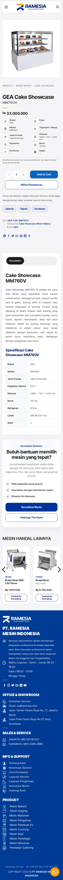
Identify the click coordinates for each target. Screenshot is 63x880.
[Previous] (4, 576)
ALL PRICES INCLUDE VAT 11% (42, 866)
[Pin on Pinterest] (21, 236)
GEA (16, 227)
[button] (6, 7)
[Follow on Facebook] (4, 685)
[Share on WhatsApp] (4, 236)
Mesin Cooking (19, 829)
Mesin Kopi (16, 834)
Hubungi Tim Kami (31, 517)
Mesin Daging (18, 810)
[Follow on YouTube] (25, 685)
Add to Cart (44, 174)
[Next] (58, 576)
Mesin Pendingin (19, 838)
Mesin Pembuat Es (21, 824)
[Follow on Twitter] (12, 685)
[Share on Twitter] (12, 236)
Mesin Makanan (19, 815)
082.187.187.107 (30, 739)
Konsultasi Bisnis (31, 507)
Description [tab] (15, 260)
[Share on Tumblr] (29, 236)
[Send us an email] (16, 685)
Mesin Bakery (24, 85)
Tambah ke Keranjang (16, 597)
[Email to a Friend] (16, 236)
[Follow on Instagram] (8, 685)
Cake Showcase (44, 85)
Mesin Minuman (19, 843)
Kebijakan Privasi (14, 866)
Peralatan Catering (21, 847)
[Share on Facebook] (8, 236)
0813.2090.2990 (33, 744)
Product (8, 85)
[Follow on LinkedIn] (21, 685)
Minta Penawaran (31, 184)
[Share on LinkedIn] (25, 236)
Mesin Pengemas (20, 820)
